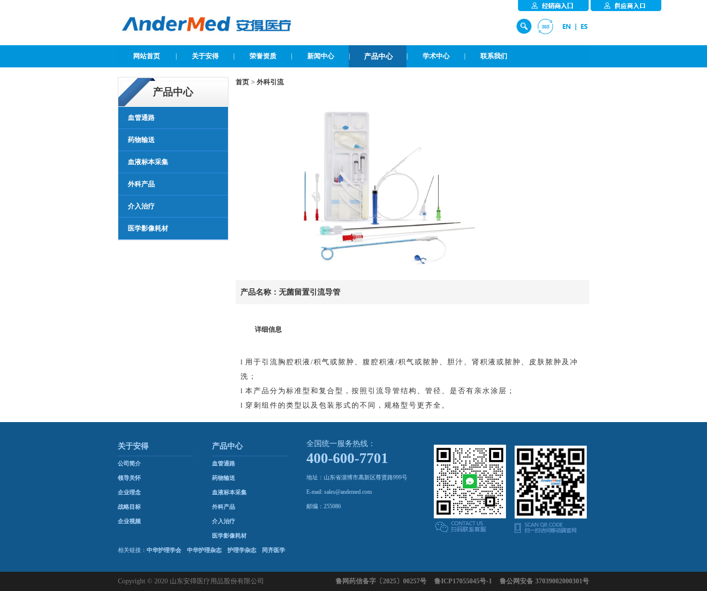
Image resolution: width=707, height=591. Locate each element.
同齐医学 (273, 550)
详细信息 (268, 329)
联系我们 (493, 56)
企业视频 (129, 521)
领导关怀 (129, 478)
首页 (242, 82)
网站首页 (146, 56)
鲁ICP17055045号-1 (463, 581)
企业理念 (129, 492)
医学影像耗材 (229, 535)
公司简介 (129, 463)
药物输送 (223, 478)
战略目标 (129, 506)
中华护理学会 (164, 550)
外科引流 (270, 82)
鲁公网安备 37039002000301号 (544, 581)
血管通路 (223, 463)
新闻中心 (320, 56)
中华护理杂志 (204, 550)
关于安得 (205, 56)
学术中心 (436, 56)
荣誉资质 (263, 56)
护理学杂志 (241, 550)
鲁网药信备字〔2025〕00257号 (381, 581)
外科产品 (223, 506)
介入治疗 (223, 521)
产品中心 (378, 56)
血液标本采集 (229, 492)
